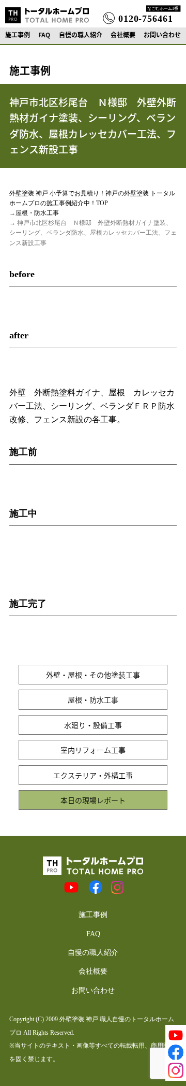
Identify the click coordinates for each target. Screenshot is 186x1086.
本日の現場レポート (93, 800)
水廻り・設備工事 (93, 725)
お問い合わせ (162, 35)
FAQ (44, 35)
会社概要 (123, 35)
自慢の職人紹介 (80, 35)
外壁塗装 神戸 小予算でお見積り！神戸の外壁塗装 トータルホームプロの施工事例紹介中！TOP (92, 198)
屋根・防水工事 (37, 213)
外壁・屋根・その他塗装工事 (93, 674)
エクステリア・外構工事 (93, 775)
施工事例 (17, 35)
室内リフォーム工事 (93, 750)
